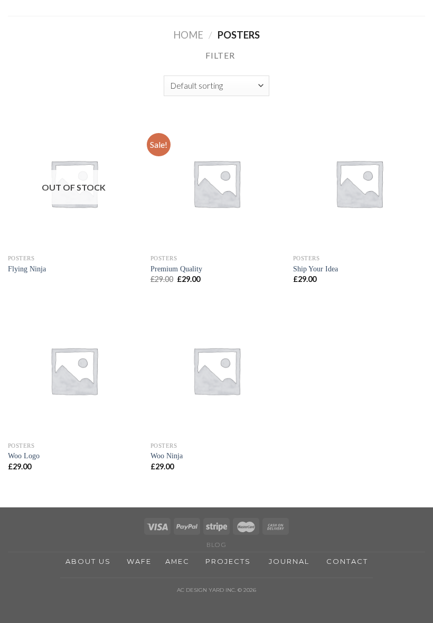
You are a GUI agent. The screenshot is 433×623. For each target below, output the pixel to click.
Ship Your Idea (315, 269)
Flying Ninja (27, 269)
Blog (216, 545)
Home (188, 35)
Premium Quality (176, 269)
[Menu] (418, 13)
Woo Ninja (166, 455)
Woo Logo (24, 455)
